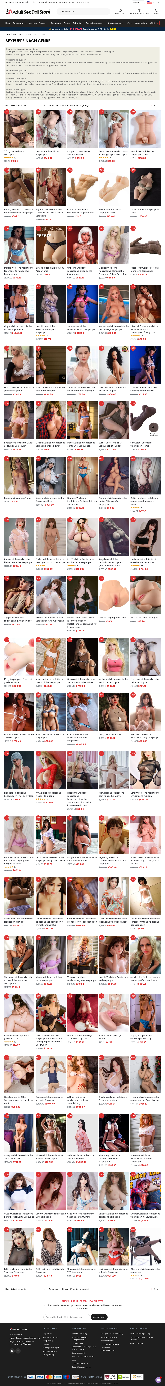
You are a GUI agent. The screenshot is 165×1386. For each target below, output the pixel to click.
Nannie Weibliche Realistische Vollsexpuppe (114, 979)
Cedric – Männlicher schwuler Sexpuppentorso (80, 211)
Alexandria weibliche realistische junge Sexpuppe (144, 736)
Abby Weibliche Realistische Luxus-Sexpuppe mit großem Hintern (145, 860)
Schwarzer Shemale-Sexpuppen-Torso (141, 444)
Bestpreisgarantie (79, 1353)
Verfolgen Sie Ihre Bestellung (112, 1334)
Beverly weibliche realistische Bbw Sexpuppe (51, 1215)
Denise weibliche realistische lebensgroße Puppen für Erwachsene (19, 271)
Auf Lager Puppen (49, 1355)
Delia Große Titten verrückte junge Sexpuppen (19, 389)
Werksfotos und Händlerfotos (83, 1356)
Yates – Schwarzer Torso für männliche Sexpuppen (144, 269)
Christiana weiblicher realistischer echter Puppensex (78, 737)
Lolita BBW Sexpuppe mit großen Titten (16, 1037)
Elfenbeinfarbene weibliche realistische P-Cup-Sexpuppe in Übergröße (144, 329)
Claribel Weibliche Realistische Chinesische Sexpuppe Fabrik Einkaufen (113, 271)
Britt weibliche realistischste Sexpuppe (50, 1271)
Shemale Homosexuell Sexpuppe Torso (110, 211)
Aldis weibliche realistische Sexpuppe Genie (80, 1157)
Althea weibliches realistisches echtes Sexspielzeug (77, 1100)
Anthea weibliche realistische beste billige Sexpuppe (114, 328)
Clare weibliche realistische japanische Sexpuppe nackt (113, 920)
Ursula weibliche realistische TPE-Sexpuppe (81, 1271)
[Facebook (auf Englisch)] (12, 1351)
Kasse (156, 13)
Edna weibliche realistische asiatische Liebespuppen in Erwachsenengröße (49, 921)
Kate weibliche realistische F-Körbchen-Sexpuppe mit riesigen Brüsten (19, 860)
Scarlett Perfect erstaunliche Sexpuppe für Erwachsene (145, 979)
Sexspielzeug (48, 1341)
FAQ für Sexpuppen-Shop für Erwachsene (141, 1338)
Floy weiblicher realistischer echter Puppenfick (18, 328)
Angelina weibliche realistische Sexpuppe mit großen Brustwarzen (112, 562)
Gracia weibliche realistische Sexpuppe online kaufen (50, 444)
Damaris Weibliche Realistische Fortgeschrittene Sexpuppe (82, 501)
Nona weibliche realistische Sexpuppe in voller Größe (81, 681)
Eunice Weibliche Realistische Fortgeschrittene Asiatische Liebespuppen (145, 921)
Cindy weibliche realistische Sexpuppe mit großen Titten (50, 859)
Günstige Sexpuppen (51, 1348)
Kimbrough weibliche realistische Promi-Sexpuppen (109, 1158)
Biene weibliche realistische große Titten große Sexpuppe (113, 501)
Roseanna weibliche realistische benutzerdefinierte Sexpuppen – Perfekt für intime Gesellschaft (79, 799)
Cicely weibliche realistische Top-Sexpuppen (18, 1157)
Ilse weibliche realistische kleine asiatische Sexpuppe (18, 561)
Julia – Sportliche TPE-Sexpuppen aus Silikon (110, 444)
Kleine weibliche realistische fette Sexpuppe (50, 979)
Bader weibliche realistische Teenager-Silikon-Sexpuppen (51, 561)
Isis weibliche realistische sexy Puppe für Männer (111, 794)
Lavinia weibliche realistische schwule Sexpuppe (113, 1271)
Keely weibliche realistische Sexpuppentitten (50, 500)
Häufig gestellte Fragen (110, 1344)
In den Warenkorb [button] (19, 166)
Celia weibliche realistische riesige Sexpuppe (112, 389)
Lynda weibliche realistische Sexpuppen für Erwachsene (144, 1099)
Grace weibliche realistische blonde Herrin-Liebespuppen (82, 920)
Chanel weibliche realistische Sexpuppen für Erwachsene (145, 1215)
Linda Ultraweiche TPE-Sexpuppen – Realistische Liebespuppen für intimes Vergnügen (49, 1040)
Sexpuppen (18, 34)
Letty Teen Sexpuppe (110, 734)
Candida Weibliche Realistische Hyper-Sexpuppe (46, 329)
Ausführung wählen (114, 166)
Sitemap (115, 1383)
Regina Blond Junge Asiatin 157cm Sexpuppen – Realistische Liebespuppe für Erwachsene (82, 622)
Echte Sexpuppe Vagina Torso (111, 1037)
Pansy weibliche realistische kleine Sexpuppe (144, 681)
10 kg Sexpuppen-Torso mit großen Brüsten (18, 681)
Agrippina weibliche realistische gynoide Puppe (18, 619)
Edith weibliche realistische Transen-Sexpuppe (18, 1271)
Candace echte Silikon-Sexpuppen (48, 153)
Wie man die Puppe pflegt (140, 1334)
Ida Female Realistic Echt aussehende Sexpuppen (143, 561)
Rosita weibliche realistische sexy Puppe (50, 736)
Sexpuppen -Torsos (50, 1337)
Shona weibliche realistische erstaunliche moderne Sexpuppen (18, 980)
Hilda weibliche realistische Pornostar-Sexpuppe (49, 1157)
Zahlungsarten (77, 1343)
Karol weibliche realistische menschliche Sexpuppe (50, 681)
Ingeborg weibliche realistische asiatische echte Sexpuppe (113, 860)
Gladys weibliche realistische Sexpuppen (145, 1271)
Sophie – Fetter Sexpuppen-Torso (145, 211)
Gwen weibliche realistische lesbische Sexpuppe (18, 920)
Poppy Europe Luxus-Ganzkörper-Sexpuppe (142, 1037)
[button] (154, 23)
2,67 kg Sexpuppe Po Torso (112, 617)
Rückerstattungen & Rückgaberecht (79, 1338)
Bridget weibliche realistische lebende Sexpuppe (82, 859)
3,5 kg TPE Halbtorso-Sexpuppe (15, 153)
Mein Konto (120, 13)
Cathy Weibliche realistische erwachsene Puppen (145, 794)
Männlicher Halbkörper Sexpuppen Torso (142, 153)
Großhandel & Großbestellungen (108, 1349)
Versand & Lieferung (79, 1334)
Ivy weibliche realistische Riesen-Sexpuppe (48, 794)
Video (74, 1360)
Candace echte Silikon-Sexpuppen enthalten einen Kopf (18, 1100)
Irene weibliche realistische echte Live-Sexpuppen (81, 444)
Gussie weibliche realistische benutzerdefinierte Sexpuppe (19, 1215)
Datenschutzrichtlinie (80, 1363)
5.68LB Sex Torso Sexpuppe (144, 617)
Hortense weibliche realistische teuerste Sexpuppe (141, 1158)
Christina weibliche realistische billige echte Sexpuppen (79, 271)
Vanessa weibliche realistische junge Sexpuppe (81, 979)
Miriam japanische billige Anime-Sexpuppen (79, 1037)
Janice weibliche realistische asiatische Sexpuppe (113, 1215)
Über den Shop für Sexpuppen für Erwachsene (84, 1348)
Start (7, 34)
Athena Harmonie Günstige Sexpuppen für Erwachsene (50, 619)
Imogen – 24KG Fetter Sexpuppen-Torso (78, 153)
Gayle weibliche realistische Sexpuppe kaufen (113, 1099)
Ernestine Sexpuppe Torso (17, 498)
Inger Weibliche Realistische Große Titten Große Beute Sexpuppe (50, 212)
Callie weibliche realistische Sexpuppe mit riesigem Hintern (144, 501)
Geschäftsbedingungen (81, 1367)
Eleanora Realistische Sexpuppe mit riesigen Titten (19, 794)
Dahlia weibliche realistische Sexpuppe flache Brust (144, 389)
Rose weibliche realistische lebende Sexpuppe (49, 1099)
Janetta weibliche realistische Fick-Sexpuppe (81, 328)
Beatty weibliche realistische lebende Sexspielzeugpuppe (19, 211)
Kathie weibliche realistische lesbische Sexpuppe (113, 681)
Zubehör (46, 1344)
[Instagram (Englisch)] (18, 1351)
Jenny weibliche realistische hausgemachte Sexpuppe (81, 389)
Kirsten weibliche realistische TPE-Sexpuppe (19, 736)
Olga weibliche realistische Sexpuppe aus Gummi (81, 1215)
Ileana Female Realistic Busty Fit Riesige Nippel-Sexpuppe (113, 153)
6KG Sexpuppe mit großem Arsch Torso (50, 269)
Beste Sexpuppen (50, 1351)
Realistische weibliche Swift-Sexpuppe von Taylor (18, 444)
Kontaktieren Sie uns (139, 13)
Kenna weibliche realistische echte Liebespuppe (50, 389)
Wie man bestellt (107, 1341)
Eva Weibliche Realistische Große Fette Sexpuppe (80, 561)
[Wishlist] (29, 114)
